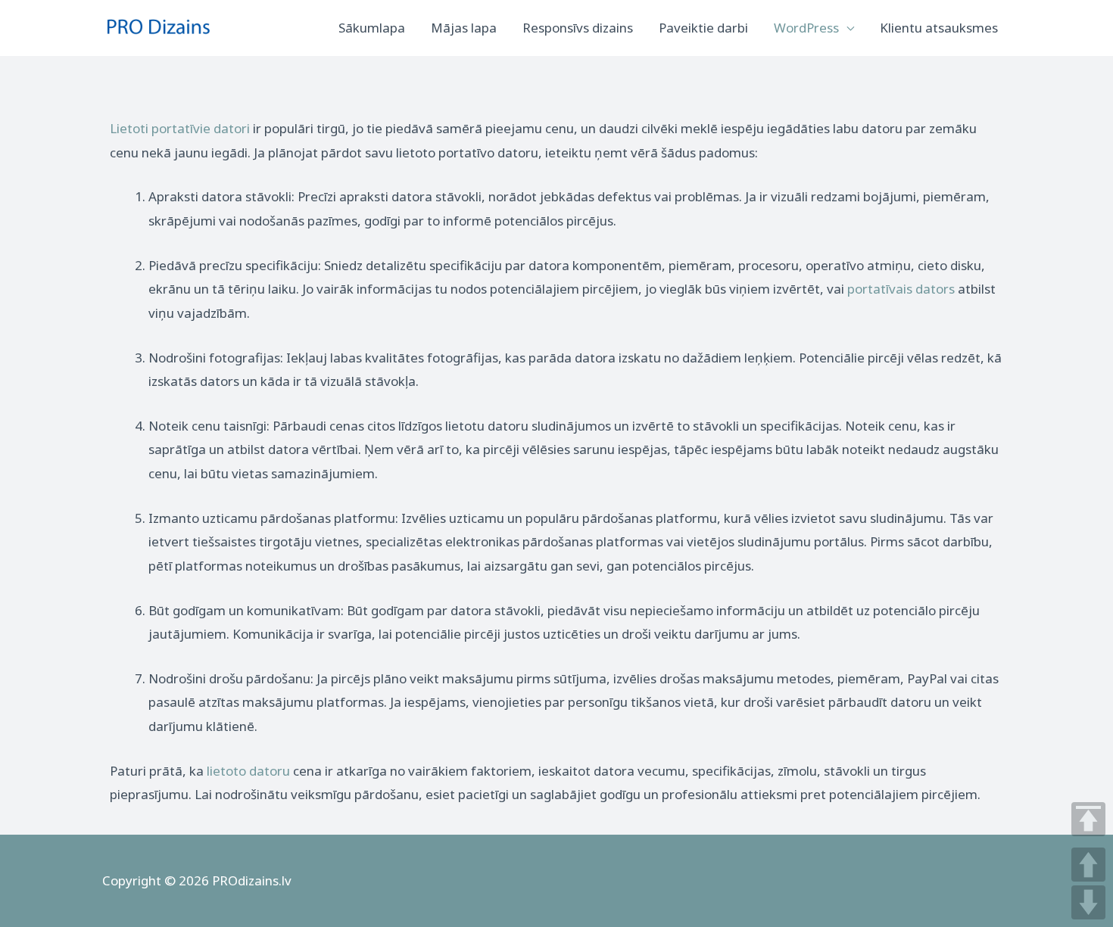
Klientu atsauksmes (939, 27)
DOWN (1088, 902)
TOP (1088, 819)
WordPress (806, 27)
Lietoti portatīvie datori (180, 128)
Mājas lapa (464, 27)
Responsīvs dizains (577, 27)
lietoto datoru (248, 770)
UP (1088, 865)
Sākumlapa (371, 27)
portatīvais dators (901, 288)
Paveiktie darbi (703, 27)
